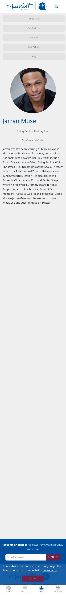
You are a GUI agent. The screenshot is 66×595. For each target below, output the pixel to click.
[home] (26, 6)
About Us (34, 18)
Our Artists (34, 46)
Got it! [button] (33, 578)
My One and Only (32, 140)
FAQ (34, 56)
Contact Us (34, 28)
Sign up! (53, 557)
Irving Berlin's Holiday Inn (32, 131)
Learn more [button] (50, 570)
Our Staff (34, 37)
